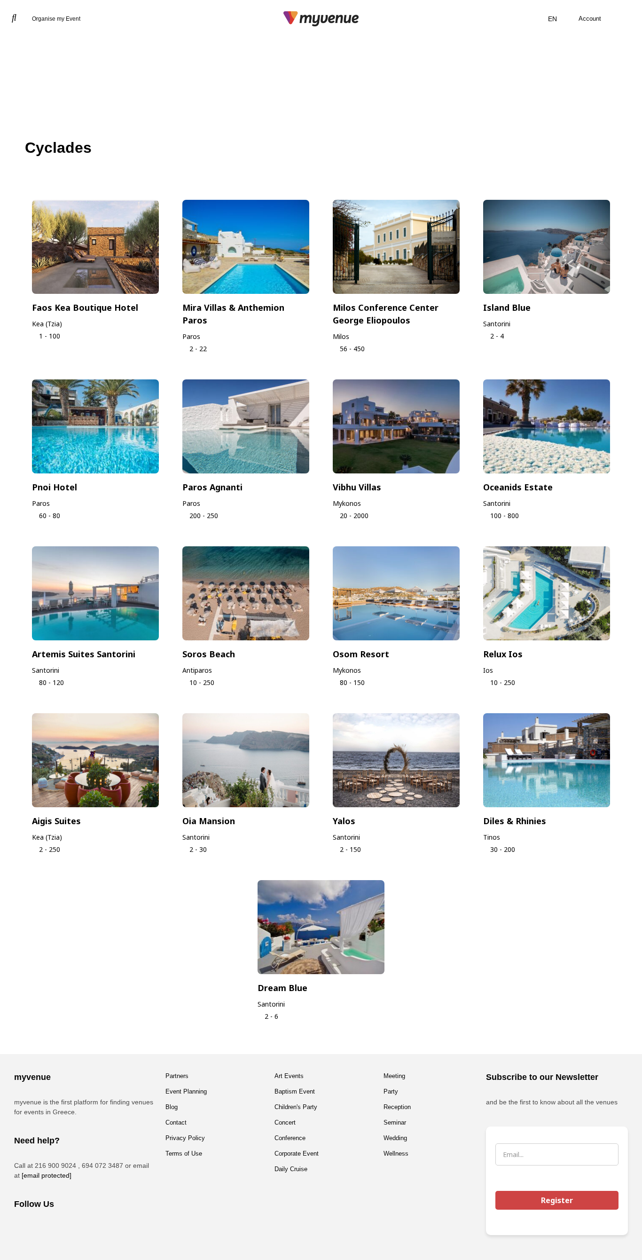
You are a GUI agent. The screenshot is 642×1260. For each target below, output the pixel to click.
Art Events (289, 1075)
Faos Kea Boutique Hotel (85, 307)
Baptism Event (294, 1091)
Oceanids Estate (518, 487)
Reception (397, 1106)
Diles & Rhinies (514, 821)
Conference (289, 1138)
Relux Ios (503, 654)
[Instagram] (51, 1229)
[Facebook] (26, 1229)
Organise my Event (56, 19)
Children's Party (295, 1106)
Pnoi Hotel (54, 487)
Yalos (344, 821)
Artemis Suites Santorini (83, 654)
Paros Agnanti (212, 487)
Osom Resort (361, 654)
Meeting (394, 1075)
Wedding (395, 1138)
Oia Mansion (208, 821)
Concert (285, 1122)
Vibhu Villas (357, 487)
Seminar (395, 1122)
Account (590, 18)
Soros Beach (208, 654)
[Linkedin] (77, 1229)
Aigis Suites (56, 821)
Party (391, 1091)
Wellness (396, 1153)
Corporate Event (296, 1153)
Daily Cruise (290, 1169)
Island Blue (507, 307)
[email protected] (46, 1175)
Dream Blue (282, 987)
